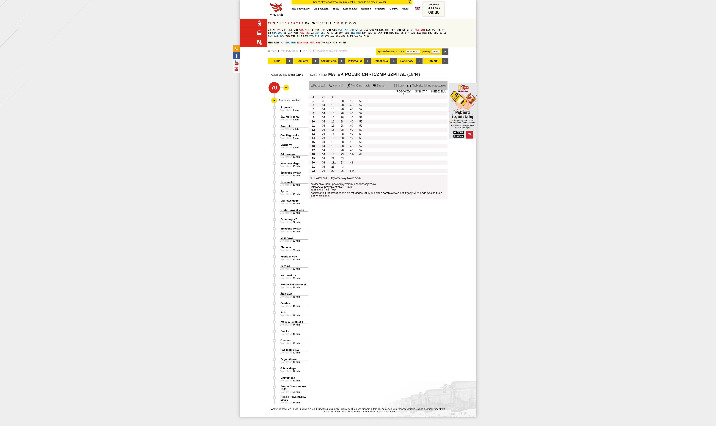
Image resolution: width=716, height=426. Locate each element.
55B (346, 30)
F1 (351, 35)
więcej (382, 2)
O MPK (394, 8)
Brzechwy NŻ (288, 219)
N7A (328, 42)
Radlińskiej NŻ (289, 349)
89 (441, 33)
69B (280, 33)
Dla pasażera (321, 8)
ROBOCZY (403, 91)
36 (342, 170)
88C (430, 33)
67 (443, 30)
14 (329, 23)
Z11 (279, 30)
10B (312, 23)
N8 (340, 42)
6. (348, 35)
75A (317, 33)
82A (364, 33)
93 (298, 35)
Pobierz (433, 60)
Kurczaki (285, 126)
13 (325, 23)
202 (343, 35)
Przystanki (355, 60)
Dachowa (286, 144)
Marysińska (287, 377)
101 (332, 35)
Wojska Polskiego (291, 321)
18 (342, 23)
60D (399, 30)
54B (334, 30)
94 (302, 35)
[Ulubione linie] (285, 87)
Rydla (284, 191)
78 (336, 33)
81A (353, 33)
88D (436, 33)
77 (332, 33)
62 (407, 30)
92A (287, 35)
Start (273, 50)
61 (403, 30)
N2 (281, 42)
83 (375, 33)
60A (381, 30)
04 (323, 105)
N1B (276, 42)
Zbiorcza (285, 247)
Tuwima (285, 265)
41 (346, 23)
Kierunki (338, 85)
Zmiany (303, 60)
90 (445, 33)
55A (340, 30)
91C (282, 35)
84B (386, 33)
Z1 (269, 23)
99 (322, 35)
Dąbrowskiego (289, 200)
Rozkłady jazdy (289, 50)
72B (307, 33)
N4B (305, 42)
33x (352, 154)
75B (323, 33)
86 (402, 33)
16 (338, 23)
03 (323, 101)
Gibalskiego (288, 368)
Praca (405, 8)
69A (274, 33)
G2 (360, 35)
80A (341, 33)
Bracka (284, 331)
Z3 (269, 30)
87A (407, 33)
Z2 (273, 23)
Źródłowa (286, 293)
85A (391, 33)
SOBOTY (421, 91)
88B (424, 33)
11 (317, 23)
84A (380, 33)
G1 (356, 35)
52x (352, 170)
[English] (417, 9)
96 (306, 35)
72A (301, 33)
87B (413, 33)
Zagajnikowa (288, 359)
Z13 (284, 30)
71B (296, 33)
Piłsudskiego (288, 256)
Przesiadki (319, 85)
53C (323, 30)
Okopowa (286, 340)
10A (307, 23)
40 (351, 101)
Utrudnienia (329, 60)
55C (352, 30)
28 (342, 101)
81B (358, 33)
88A (419, 33)
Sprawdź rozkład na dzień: (391, 51)
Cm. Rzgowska (289, 135)
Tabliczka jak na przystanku (429, 85)
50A (290, 30)
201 (338, 35)
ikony (401, 85)
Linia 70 (306, 50)
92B (293, 35)
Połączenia (381, 60)
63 (412, 30)
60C (393, 30)
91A (270, 35)
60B (387, 30)
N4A (299, 42)
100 (327, 35)
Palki (283, 312)
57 (360, 30)
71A (290, 33)
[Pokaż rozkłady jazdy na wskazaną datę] (445, 51)
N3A (287, 42)
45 (354, 23)
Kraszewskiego (290, 163)
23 (323, 96)
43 (350, 23)
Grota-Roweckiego (292, 209)
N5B (318, 42)
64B (422, 30)
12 (321, 23)
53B (328, 30)
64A (417, 30)
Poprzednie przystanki (290, 100)
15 (333, 23)
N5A (312, 42)
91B (276, 35)
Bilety (335, 8)
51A (301, 30)
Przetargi (380, 8)
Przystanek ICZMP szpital (331, 50)
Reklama (366, 8)
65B (434, 30)
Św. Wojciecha (289, 116)
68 (269, 33)
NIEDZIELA (438, 91)
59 (376, 30)
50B (295, 30)
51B (307, 30)
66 (439, 30)
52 (312, 30)
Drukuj (380, 85)
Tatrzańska (287, 181)
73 (312, 33)
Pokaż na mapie (360, 85)
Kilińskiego (287, 154)
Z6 (273, 30)
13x (333, 154)
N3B (293, 42)
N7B (334, 42)
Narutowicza (288, 275)
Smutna (285, 303)
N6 (323, 42)
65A (428, 30)
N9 (344, 42)
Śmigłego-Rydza (290, 172)
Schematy (406, 60)
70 (285, 33)
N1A (270, 42)
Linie (277, 60)
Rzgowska (286, 107)
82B (370, 33)
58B (371, 30)
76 (328, 33)
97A (311, 35)
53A (317, 30)
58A (366, 30)
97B (317, 35)
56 (356, 30)
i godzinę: (426, 51)
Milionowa (286, 237)
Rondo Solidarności (293, 284)
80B (347, 33)
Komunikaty (350, 8)
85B (397, 33)
